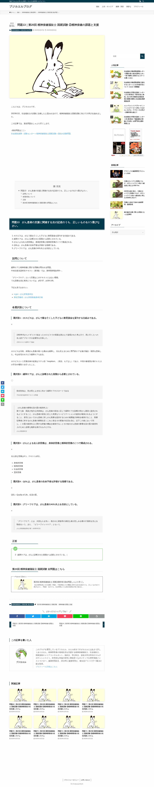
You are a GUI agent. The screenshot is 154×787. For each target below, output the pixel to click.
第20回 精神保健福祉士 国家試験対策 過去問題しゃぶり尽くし (59, 582)
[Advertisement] (57, 158)
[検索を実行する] (142, 56)
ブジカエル (21, 662)
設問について (27, 194)
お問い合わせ (85, 780)
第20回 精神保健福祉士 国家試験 (47, 604)
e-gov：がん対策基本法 (23, 294)
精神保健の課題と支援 (65, 604)
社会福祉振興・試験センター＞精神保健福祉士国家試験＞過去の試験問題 (41, 134)
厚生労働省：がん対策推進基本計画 (28, 297)
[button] (17, 616)
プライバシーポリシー (71, 780)
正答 (24, 200)
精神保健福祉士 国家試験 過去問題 (21, 30)
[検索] (143, 1)
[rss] (140, 1)
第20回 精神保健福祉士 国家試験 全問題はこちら (40, 203)
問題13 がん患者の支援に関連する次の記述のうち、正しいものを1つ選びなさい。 (55, 191)
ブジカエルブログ (20, 6)
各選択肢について (29, 197)
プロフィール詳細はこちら (46, 667)
